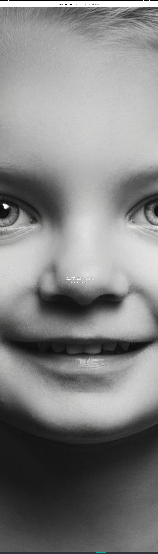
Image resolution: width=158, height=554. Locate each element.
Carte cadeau (61, 4)
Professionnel (145, 0)
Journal (86, 4)
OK (97, 552)
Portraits (65, 4)
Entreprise (70, 4)
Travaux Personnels (153, 0)
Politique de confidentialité (102, 552)
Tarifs (90, 4)
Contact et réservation (95, 4)
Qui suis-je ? (75, 4)
